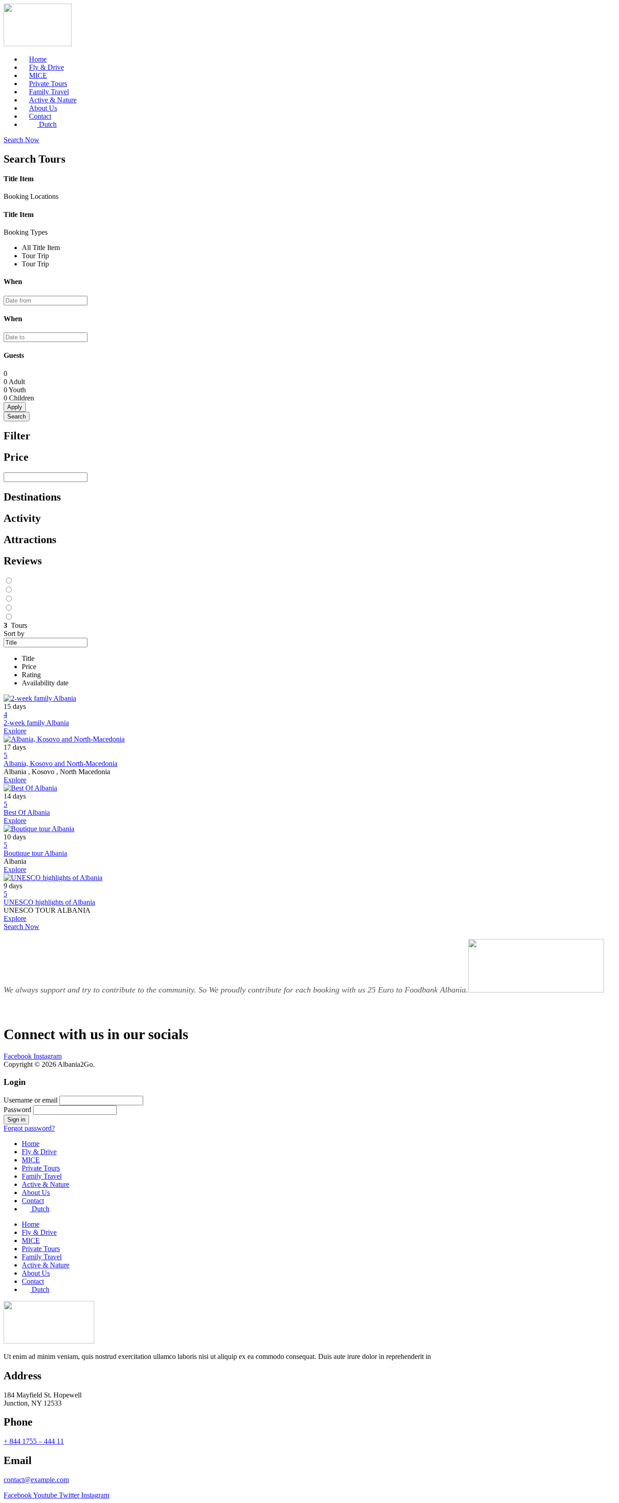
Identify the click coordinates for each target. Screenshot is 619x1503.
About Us (36, 1192)
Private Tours (41, 1168)
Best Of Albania (27, 812)
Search (16, 416)
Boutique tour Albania (35, 853)
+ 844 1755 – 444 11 (34, 1441)
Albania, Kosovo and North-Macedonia (60, 763)
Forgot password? (29, 1128)
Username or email (31, 1100)
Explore (15, 731)
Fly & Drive (39, 1152)
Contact (33, 1200)
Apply (14, 407)
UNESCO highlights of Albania (49, 902)
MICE (31, 1160)
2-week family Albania (36, 723)
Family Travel (42, 1176)
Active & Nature (45, 1184)
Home (30, 1143)
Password (17, 1109)
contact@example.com (36, 1480)
